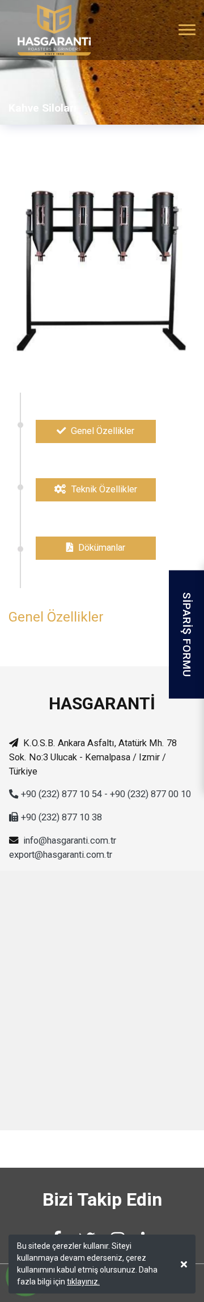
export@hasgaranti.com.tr (60, 854)
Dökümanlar (100, 547)
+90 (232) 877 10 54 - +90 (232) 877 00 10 (106, 794)
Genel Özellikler (101, 431)
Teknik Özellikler (103, 489)
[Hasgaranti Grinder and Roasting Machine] (49, 30)
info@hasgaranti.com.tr (69, 840)
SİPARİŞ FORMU (186, 634)
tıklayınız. (83, 1281)
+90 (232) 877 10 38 (61, 817)
